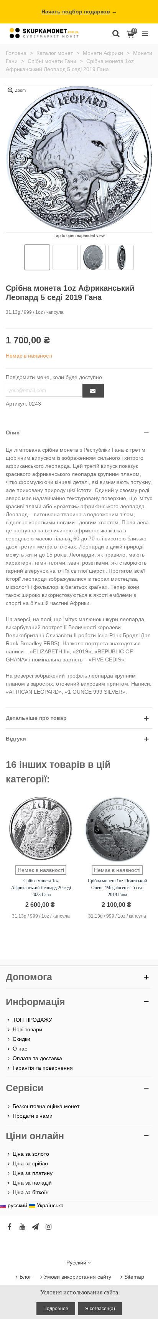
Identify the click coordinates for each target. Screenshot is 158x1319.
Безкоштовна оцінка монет (46, 1106)
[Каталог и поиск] (116, 33)
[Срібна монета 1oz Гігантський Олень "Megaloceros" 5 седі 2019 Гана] (117, 829)
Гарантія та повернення (43, 1068)
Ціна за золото (31, 1154)
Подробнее (55, 1308)
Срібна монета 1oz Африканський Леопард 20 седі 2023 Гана (41, 887)
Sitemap (134, 1277)
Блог (25, 1277)
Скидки (21, 1039)
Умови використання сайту (77, 1277)
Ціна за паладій (32, 1183)
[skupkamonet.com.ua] (44, 33)
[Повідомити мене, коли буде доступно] (93, 391)
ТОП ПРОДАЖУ (32, 1020)
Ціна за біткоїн (31, 1192)
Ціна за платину (33, 1173)
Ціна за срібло (30, 1163)
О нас (20, 1049)
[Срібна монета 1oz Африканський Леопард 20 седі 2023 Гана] (41, 829)
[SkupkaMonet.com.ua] (145, 33)
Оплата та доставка (37, 1058)
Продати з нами (33, 1116)
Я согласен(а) (100, 1308)
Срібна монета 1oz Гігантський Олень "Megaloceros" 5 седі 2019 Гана (117, 887)
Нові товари (27, 1029)
